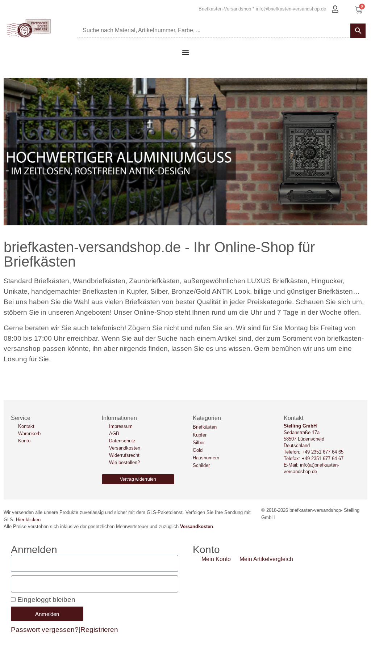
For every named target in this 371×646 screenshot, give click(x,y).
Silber (199, 442)
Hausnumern (206, 457)
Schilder (201, 465)
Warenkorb (29, 433)
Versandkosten (124, 448)
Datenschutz (122, 440)
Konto (24, 440)
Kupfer (200, 435)
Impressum (121, 426)
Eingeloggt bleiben (45, 599)
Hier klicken (28, 519)
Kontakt (26, 426)
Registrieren (99, 629)
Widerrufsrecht (124, 455)
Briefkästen (205, 427)
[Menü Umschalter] (185, 52)
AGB (114, 433)
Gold (198, 450)
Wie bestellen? (124, 462)
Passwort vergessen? (45, 629)
